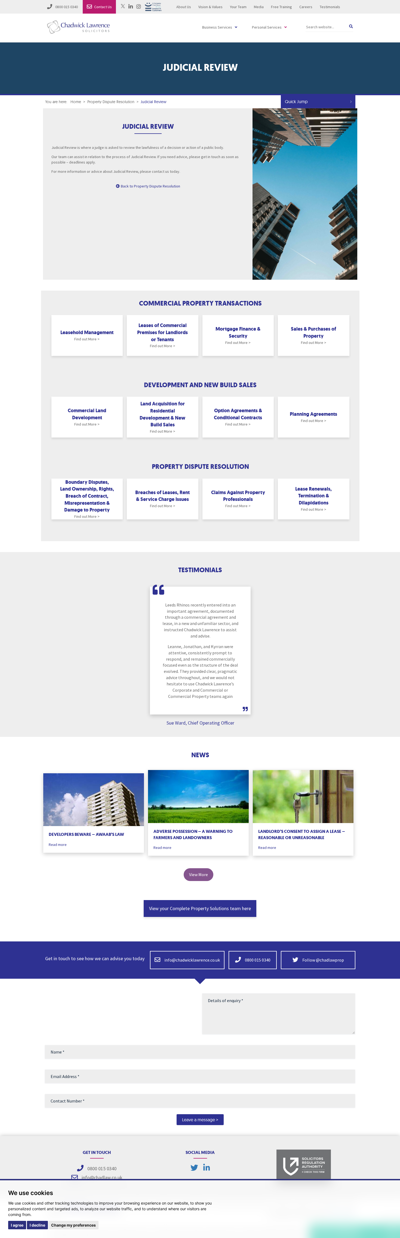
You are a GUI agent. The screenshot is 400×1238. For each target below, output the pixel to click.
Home (75, 101)
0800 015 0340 (66, 6)
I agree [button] (17, 1225)
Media (259, 6)
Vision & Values (210, 6)
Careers (305, 6)
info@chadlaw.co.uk (102, 1177)
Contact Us (103, 6)
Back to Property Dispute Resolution (150, 186)
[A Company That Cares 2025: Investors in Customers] (153, 6)
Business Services (217, 27)
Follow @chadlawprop (322, 960)
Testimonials (330, 6)
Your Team (238, 6)
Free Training (281, 6)
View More (198, 874)
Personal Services (267, 27)
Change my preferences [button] (73, 1225)
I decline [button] (37, 1225)
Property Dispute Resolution (110, 101)
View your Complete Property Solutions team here (200, 908)
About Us (183, 6)
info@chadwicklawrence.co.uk (192, 960)
